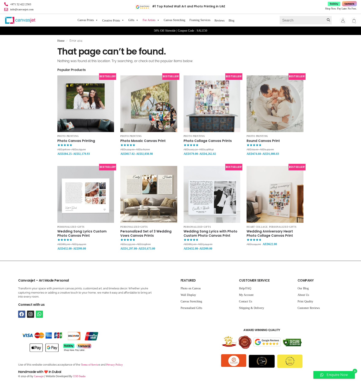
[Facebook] (21, 314)
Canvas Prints (86, 20)
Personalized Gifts (71, 227)
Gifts (131, 20)
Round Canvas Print (263, 141)
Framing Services (199, 20)
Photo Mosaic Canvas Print (143, 141)
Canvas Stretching (174, 20)
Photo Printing (68, 136)
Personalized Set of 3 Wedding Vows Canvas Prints (146, 233)
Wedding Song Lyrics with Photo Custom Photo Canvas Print (210, 233)
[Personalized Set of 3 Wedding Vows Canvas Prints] (148, 194)
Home (60, 40)
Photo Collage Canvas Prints (208, 141)
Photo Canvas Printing (76, 141)
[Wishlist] (108, 82)
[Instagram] (30, 314)
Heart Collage (257, 227)
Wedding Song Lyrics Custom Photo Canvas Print (82, 233)
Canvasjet (38, 376)
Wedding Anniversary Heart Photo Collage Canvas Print (270, 233)
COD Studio (79, 376)
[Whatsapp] (39, 314)
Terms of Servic (89, 364)
